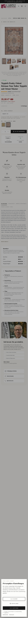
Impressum (11, 614)
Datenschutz (5, 614)
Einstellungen (14, 603)
